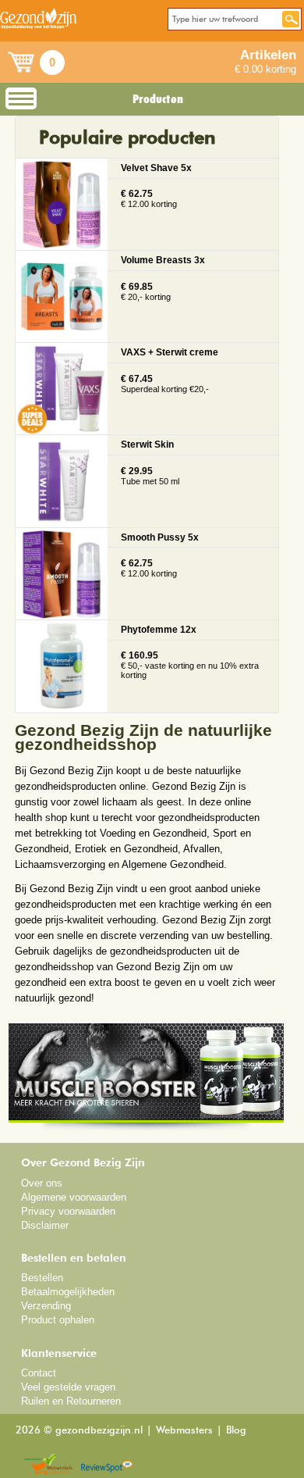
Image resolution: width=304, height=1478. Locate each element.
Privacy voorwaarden (68, 1211)
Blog (236, 1431)
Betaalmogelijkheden (68, 1292)
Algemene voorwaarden (73, 1197)
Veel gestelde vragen (68, 1387)
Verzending (46, 1306)
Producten (158, 99)
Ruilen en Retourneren (71, 1401)
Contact (38, 1373)
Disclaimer (45, 1225)
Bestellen (42, 1277)
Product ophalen (57, 1320)
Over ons (41, 1183)
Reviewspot (107, 1465)
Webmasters (184, 1431)
